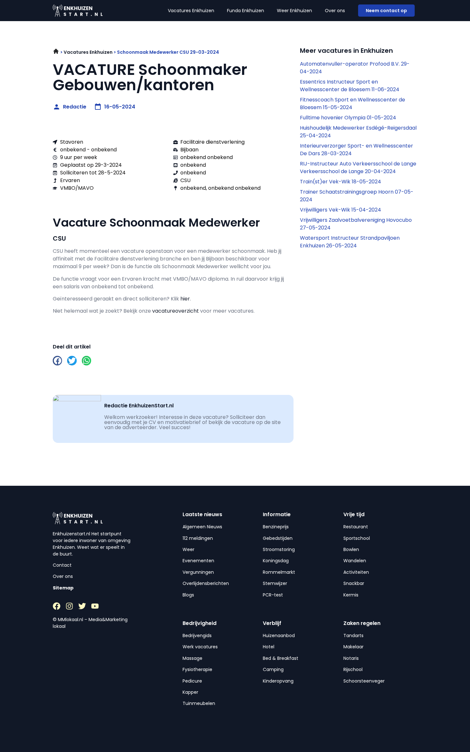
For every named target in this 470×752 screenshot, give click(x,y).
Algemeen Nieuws (202, 527)
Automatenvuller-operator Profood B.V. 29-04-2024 (355, 67)
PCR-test (273, 595)
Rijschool (353, 669)
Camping (273, 669)
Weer (188, 549)
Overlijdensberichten (206, 583)
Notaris (351, 658)
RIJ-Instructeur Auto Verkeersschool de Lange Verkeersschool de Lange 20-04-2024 (358, 167)
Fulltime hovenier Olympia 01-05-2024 (348, 117)
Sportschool (356, 538)
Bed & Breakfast (280, 658)
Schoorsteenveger (364, 681)
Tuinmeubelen (199, 703)
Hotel (268, 647)
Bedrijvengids (197, 635)
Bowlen (351, 549)
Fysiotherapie (197, 669)
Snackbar (353, 583)
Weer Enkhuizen (294, 10)
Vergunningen (198, 572)
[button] (57, 360)
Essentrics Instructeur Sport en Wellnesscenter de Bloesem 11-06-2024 (349, 85)
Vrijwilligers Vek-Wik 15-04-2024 (340, 209)
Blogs (188, 595)
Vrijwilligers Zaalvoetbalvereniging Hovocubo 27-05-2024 (356, 223)
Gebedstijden (278, 538)
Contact (62, 565)
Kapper (190, 692)
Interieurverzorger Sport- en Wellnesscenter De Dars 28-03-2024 (356, 149)
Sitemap (63, 588)
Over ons (335, 10)
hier (185, 298)
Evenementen (198, 560)
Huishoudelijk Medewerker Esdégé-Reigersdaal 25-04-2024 (358, 131)
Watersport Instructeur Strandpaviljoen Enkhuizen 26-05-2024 (350, 241)
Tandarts (353, 635)
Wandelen (354, 560)
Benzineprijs (276, 527)
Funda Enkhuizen (245, 10)
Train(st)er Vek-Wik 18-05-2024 (340, 181)
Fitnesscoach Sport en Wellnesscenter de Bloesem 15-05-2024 (352, 103)
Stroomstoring (279, 549)
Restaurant (355, 527)
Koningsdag (276, 560)
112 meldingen (198, 538)
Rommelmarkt (279, 572)
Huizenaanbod (279, 635)
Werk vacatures (200, 647)
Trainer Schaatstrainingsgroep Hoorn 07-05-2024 (356, 195)
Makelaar (353, 647)
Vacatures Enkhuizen (191, 10)
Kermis (350, 595)
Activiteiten (356, 572)
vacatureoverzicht (175, 311)
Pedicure (192, 681)
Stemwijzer (275, 583)
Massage (192, 658)
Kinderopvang (278, 681)
